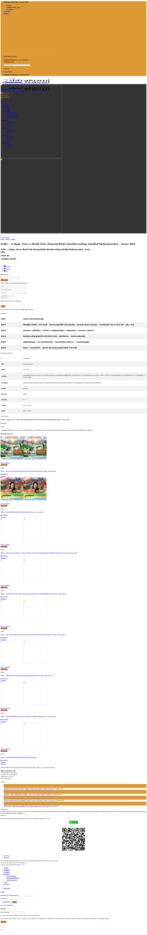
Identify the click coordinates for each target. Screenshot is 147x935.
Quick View (4, 465)
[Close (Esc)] (1, 925)
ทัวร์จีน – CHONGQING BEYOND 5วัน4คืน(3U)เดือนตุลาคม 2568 (18, 757)
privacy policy (105, 919)
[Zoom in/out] (3, 925)
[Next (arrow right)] (3, 927)
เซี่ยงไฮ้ (13, 239)
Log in (14, 902)
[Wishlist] (1, 461)
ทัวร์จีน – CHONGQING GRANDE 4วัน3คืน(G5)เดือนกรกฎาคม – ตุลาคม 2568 (22, 512)
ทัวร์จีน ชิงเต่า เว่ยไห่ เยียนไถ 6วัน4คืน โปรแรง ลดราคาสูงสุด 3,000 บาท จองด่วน (26, 806)
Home (2, 239)
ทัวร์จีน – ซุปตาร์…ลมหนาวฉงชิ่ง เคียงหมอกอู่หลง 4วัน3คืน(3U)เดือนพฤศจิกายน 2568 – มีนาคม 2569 (28, 471)
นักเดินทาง (6, 856)
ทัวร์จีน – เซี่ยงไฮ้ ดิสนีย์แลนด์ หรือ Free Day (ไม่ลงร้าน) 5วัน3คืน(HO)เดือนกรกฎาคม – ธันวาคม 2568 (28, 716)
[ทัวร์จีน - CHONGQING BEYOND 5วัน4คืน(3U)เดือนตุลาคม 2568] (24, 745)
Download (4, 423)
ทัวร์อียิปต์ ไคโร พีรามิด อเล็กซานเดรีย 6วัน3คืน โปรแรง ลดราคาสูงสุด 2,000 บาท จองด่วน (29, 789)
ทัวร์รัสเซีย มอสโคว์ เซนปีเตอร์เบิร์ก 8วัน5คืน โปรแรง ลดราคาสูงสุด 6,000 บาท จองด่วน (28, 795)
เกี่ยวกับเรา (7, 858)
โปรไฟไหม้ (7, 872)
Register (3, 922)
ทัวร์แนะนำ (7, 874)
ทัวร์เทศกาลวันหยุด (12, 880)
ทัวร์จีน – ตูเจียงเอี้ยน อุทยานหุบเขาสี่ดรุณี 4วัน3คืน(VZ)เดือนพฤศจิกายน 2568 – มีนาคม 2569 (26, 675)
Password (4, 899)
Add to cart (4, 280)
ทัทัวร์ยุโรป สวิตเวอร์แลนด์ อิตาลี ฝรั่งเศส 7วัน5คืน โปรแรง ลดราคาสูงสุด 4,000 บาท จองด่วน (29, 800)
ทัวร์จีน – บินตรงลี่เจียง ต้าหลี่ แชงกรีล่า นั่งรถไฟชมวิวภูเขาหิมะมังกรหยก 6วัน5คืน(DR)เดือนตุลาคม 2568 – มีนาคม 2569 (33, 594)
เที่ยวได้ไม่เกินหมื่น (11, 876)
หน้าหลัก (6, 868)
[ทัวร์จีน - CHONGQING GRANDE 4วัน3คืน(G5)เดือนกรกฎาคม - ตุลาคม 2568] (24, 500)
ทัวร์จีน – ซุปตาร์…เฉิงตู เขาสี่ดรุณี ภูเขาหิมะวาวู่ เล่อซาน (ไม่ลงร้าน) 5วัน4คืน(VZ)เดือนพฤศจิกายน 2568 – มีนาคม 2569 (33, 635)
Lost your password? (7, 905)
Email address (5, 912)
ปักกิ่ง (26, 309)
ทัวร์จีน (7, 239)
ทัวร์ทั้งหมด (7, 870)
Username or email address (10, 895)
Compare (3, 476)
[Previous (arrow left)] (1, 927)
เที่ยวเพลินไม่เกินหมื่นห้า (13, 878)
